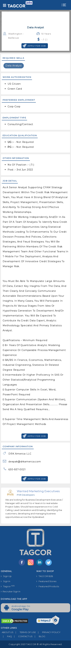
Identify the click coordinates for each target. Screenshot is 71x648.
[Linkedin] (40, 565)
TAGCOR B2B (45, 576)
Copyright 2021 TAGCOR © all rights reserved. (35, 644)
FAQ (7, 636)
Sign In (6, 581)
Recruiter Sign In (11, 591)
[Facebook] (22, 565)
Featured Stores (46, 581)
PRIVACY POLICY (49, 632)
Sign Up (7, 576)
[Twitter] (49, 565)
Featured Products (48, 586)
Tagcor (8, 586)
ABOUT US (7, 632)
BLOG (40, 636)
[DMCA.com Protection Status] (15, 620)
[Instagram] (31, 565)
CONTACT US (23, 636)
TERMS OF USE (26, 632)
